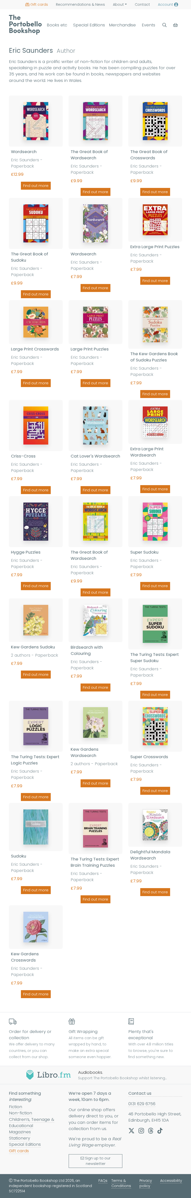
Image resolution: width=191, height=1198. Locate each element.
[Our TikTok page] (159, 1131)
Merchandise (122, 25)
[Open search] (164, 25)
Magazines (20, 1132)
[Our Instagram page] (141, 1131)
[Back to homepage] (25, 25)
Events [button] (148, 25)
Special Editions (89, 25)
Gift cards (39, 4)
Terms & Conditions (121, 1183)
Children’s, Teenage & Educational (31, 1122)
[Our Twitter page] (131, 1131)
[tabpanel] (95, 548)
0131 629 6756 (141, 1104)
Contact (142, 4)
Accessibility (171, 1180)
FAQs (102, 1180)
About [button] (118, 4)
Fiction (15, 1107)
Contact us (139, 1093)
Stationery (19, 1138)
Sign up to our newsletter (97, 1161)
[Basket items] (176, 25)
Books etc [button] (57, 25)
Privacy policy (146, 1183)
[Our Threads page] (150, 1131)
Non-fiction (20, 1113)
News (80, 4)
